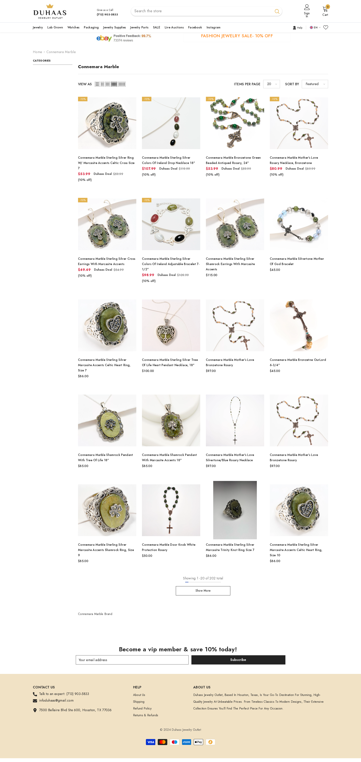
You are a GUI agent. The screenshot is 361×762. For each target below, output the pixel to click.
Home (37, 52)
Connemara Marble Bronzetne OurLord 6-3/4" (298, 362)
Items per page (247, 84)
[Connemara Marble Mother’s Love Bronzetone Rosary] (235, 325)
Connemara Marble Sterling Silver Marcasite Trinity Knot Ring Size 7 (230, 547)
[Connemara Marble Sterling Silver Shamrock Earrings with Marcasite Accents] (235, 224)
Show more (203, 590)
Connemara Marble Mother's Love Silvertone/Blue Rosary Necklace (230, 457)
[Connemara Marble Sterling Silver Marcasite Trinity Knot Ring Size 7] (235, 510)
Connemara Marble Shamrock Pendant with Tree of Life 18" (105, 457)
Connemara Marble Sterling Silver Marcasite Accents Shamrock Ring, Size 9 (106, 550)
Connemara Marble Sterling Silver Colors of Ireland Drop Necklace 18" (168, 160)
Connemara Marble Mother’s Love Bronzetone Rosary (230, 362)
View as (85, 84)
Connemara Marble (61, 52)
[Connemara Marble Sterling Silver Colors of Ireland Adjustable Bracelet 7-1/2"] (171, 224)
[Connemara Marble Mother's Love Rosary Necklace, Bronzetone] (299, 123)
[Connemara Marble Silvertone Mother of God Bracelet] (299, 224)
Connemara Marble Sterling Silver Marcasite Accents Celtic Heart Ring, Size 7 (104, 365)
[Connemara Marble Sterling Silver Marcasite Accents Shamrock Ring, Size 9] (107, 510)
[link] (297, 27)
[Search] (206, 11)
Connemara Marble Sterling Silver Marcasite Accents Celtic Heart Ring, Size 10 (296, 550)
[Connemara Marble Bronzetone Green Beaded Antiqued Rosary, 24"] (235, 123)
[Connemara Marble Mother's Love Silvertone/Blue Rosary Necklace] (235, 420)
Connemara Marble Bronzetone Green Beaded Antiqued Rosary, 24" (233, 160)
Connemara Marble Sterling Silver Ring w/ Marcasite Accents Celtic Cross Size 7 (106, 162)
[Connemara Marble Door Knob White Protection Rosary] (171, 510)
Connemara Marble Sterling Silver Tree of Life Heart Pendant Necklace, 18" (170, 362)
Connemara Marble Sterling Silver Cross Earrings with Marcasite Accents (106, 261)
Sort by (292, 84)
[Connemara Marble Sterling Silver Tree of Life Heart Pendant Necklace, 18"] (171, 325)
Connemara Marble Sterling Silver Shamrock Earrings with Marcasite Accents (230, 264)
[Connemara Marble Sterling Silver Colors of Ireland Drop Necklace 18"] (171, 123)
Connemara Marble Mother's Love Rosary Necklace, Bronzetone (294, 160)
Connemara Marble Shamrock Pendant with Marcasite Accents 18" (169, 457)
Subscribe (238, 659)
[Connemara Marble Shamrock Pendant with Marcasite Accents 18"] (171, 420)
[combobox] (201, 11)
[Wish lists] (325, 27)
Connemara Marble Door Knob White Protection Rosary (168, 547)
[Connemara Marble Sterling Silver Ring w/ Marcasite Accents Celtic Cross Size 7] (107, 123)
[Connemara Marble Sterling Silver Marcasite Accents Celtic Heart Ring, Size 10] (299, 510)
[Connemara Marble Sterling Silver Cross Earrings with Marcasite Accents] (107, 224)
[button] (97, 84)
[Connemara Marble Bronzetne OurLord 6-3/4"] (299, 325)
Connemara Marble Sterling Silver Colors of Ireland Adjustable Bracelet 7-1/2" (171, 264)
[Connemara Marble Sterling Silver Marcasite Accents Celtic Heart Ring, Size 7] (107, 325)
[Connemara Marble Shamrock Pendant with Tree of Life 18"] (107, 420)
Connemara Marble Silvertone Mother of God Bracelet (297, 261)
